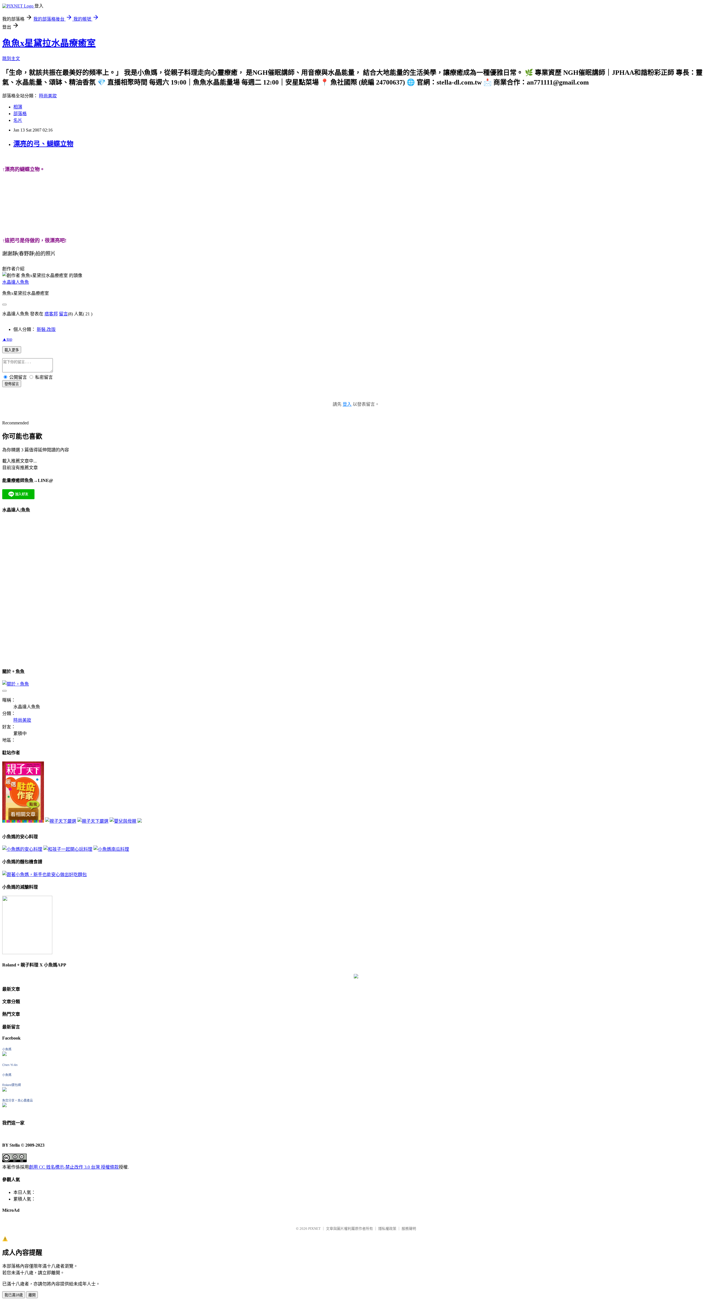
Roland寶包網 (11, 1085)
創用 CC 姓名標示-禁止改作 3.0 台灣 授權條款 (74, 1167)
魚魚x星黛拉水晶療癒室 (49, 43)
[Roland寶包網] (4, 1090)
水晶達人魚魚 (15, 282)
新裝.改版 (46, 329)
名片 (17, 120)
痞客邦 (51, 313)
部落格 (20, 113)
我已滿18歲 (13, 1295)
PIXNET (314, 1228)
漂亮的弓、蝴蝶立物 (43, 143)
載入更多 (11, 350)
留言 (63, 313)
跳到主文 (11, 58)
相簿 (17, 107)
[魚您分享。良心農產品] (4, 1105)
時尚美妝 (48, 95)
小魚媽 (6, 1049)
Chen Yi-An (10, 1065)
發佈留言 (11, 384)
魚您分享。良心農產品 (17, 1100)
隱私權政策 (387, 1228)
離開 (32, 1295)
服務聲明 (409, 1228)
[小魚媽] (4, 1054)
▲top (7, 339)
